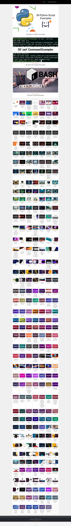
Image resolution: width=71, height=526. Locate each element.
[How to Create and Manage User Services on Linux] (22, 346)
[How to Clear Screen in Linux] (49, 182)
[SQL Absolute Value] (16, 384)
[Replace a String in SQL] (55, 411)
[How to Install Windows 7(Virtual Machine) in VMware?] (16, 506)
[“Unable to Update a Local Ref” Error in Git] (35, 411)
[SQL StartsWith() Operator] (42, 311)
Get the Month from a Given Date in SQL (22, 275)
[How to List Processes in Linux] (55, 153)
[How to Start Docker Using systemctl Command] (16, 311)
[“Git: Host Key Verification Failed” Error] (35, 435)
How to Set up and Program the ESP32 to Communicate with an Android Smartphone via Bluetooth (55, 305)
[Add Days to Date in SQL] (49, 279)
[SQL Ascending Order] (22, 335)
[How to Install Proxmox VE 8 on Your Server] (22, 132)
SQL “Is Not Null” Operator (48, 359)
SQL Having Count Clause (16, 275)
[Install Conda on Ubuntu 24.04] (35, 143)
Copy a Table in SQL (16, 465)
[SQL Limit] (49, 320)
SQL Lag (42, 264)
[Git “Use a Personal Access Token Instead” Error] (16, 355)
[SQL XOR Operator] (42, 411)
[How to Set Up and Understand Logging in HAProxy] (35, 480)
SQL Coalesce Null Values (16, 338)
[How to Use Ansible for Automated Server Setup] (22, 113)
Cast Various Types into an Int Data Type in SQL (48, 379)
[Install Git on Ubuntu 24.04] (22, 161)
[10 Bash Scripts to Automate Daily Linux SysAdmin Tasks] (35, 113)
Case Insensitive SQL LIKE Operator (29, 265)
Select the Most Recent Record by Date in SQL (55, 315)
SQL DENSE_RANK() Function (29, 331)
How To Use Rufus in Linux (35, 174)
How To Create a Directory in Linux (15, 211)
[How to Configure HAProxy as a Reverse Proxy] (29, 480)
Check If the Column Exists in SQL (42, 430)
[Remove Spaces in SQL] (35, 453)
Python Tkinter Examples (42, 242)
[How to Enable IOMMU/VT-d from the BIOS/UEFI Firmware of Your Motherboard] (49, 132)
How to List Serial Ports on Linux (29, 314)
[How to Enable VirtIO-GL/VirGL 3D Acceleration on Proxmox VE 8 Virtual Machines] (16, 396)
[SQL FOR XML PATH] (55, 320)
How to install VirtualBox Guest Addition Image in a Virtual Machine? (42, 511)
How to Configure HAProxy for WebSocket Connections (48, 401)
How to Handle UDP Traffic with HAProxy (35, 400)
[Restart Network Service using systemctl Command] (22, 290)
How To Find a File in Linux (29, 165)
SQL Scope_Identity (55, 457)
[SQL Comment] (35, 426)
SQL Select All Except (16, 265)
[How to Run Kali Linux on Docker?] (35, 279)
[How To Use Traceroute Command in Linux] (22, 153)
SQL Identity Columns (42, 422)
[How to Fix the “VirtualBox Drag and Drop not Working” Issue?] (49, 506)
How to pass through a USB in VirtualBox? (48, 473)
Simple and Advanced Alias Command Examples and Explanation (35, 244)
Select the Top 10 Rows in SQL (48, 314)
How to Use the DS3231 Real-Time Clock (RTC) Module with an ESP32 (35, 295)
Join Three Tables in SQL (16, 330)
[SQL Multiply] (16, 453)
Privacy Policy (33, 520)
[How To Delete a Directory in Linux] (16, 171)
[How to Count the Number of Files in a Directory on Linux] (55, 435)
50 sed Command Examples (35, 65)
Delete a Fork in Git (29, 359)
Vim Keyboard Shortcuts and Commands (42, 473)
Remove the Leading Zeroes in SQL (29, 457)
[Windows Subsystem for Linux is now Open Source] (42, 113)
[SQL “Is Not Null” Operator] (49, 355)
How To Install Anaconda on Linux (29, 195)
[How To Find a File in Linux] (29, 161)
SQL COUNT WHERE (35, 275)
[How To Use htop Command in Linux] (29, 153)
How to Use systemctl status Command (35, 304)
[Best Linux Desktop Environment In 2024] (29, 207)
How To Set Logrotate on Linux (42, 157)
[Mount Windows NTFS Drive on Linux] (42, 290)
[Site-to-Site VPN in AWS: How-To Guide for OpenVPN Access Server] (42, 102)
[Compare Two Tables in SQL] (22, 239)
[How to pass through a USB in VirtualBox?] (49, 469)
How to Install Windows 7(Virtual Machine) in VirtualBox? (22, 511)
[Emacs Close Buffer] (55, 261)
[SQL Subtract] (55, 248)
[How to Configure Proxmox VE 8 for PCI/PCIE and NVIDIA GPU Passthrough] (49, 122)
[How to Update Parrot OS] (16, 279)
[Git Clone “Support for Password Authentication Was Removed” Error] (35, 355)
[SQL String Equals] (49, 461)
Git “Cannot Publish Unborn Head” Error (35, 379)
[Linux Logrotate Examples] (42, 384)
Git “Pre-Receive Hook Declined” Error (55, 350)
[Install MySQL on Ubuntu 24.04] (22, 143)
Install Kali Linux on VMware (35, 493)
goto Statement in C (35, 219)
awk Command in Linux (16, 125)
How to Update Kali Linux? (55, 493)
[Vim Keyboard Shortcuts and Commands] (42, 469)
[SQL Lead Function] (35, 261)
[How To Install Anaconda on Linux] (29, 191)
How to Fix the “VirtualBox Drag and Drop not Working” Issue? (48, 511)
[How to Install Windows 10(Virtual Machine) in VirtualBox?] (35, 506)
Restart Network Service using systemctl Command (22, 294)
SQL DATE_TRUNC (15, 429)
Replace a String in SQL (55, 414)
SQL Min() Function (48, 448)
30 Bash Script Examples (35, 95)
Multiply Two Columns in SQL (55, 448)
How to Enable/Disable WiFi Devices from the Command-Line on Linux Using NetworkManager (35, 254)
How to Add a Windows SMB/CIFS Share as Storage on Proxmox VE (29, 221)
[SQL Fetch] (16, 435)
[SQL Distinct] (35, 327)
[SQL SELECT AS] (22, 320)
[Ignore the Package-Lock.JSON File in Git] (16, 375)
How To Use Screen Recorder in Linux (15, 202)
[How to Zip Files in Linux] (35, 191)
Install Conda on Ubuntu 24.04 (35, 147)
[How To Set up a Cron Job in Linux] (49, 153)
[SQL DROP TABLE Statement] (22, 327)
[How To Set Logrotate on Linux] (42, 153)
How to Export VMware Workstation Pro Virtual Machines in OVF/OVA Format (42, 221)
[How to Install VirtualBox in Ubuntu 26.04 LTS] (16, 102)
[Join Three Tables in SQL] (16, 327)
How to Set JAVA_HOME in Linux (55, 483)
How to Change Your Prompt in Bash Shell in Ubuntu (35, 126)
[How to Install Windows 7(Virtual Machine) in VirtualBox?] (22, 506)
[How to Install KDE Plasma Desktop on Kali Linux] (55, 497)
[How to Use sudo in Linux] (42, 199)
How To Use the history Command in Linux (22, 186)
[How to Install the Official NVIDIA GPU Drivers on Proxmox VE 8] (49, 216)
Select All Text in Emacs (55, 231)
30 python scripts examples (35, 34)
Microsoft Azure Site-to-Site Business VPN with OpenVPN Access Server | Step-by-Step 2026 (29, 107)
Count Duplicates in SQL (55, 330)
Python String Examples (49, 387)
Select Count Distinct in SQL (16, 323)
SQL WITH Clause (48, 413)
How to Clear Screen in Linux (49, 185)
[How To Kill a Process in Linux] (35, 199)
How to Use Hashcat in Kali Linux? (22, 304)
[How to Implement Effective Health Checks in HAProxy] (42, 248)
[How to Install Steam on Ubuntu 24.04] (42, 122)
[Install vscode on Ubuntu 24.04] (29, 171)
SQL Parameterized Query (22, 457)
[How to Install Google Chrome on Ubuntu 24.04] (22, 216)
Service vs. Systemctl (55, 283)
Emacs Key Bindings (42, 231)
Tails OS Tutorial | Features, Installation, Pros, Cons (48, 117)
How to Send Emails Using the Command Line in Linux (48, 484)
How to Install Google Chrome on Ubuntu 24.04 (22, 220)
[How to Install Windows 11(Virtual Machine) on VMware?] (42, 497)
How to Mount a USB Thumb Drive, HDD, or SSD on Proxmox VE (15, 221)
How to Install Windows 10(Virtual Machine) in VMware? (29, 511)
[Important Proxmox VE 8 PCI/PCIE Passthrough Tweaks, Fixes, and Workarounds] (16, 132)
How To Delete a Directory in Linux (15, 174)
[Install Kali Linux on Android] (29, 489)
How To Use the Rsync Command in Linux (29, 186)
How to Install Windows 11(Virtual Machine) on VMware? (42, 502)
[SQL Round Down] (42, 453)
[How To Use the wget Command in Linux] (42, 171)
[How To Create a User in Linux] (55, 161)
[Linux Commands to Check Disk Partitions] (16, 300)
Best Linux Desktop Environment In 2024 (29, 211)
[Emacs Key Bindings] (42, 227)
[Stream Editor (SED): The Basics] (55, 469)
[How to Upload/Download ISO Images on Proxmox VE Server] (29, 132)
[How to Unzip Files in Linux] (35, 161)
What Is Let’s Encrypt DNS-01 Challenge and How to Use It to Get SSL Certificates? (16, 474)
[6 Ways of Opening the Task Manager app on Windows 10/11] (29, 143)
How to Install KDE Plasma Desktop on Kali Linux (55, 501)
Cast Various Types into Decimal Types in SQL (55, 379)
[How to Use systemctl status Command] (35, 300)
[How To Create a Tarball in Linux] (22, 171)
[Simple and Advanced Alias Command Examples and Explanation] (35, 239)
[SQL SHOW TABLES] (35, 461)
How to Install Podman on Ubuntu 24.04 (22, 252)
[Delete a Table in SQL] (42, 327)
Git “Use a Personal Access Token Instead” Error (15, 359)
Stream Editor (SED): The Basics (55, 473)
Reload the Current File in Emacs (16, 243)
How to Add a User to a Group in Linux (22, 195)
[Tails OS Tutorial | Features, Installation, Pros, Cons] (49, 113)
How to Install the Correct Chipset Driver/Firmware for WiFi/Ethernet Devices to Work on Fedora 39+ (28, 284)
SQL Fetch (15, 438)
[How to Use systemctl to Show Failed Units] (42, 300)
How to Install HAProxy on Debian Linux (29, 400)
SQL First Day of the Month (55, 422)
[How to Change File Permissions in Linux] (16, 153)
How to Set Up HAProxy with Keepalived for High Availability (55, 388)
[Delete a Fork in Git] (29, 355)
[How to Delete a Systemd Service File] (16, 346)
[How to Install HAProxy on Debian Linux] (29, 396)
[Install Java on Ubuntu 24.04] (42, 143)
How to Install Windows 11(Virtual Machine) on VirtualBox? (49, 502)
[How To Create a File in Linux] (16, 191)
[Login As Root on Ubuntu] (49, 489)
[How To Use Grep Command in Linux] (55, 143)
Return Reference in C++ (22, 369)
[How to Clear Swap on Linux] (35, 346)
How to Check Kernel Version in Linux (48, 439)
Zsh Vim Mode (29, 472)
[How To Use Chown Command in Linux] (49, 199)
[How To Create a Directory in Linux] (16, 207)
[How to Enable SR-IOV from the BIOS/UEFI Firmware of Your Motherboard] (42, 132)
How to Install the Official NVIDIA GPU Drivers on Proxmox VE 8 (48, 220)
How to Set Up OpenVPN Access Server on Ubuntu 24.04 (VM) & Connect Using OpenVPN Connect (55, 107)
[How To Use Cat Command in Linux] (22, 199)
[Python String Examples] (49, 384)
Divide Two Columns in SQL (22, 439)
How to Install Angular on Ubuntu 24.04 (55, 243)
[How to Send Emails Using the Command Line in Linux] (49, 480)
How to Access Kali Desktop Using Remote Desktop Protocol (55, 339)
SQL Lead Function (35, 265)
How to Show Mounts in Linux (42, 483)
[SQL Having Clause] (49, 248)
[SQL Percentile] (29, 320)
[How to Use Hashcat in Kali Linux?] (22, 300)
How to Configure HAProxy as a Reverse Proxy (29, 484)
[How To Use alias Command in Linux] (49, 191)
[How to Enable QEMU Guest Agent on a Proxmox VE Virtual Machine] (49, 161)
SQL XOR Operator (42, 414)
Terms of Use (38, 520)
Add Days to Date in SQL (48, 283)
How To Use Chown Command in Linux (49, 203)
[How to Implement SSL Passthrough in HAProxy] (22, 396)
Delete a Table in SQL (42, 330)
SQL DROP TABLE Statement (22, 330)
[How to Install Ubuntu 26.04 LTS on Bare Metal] (22, 102)
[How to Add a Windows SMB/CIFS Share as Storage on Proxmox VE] (29, 216)
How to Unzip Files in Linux (35, 165)
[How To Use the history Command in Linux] (22, 182)
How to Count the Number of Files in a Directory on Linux (55, 440)
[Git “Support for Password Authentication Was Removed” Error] (49, 346)
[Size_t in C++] (22, 445)
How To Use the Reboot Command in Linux (16, 186)
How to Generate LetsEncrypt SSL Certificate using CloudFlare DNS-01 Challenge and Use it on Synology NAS (55, 221)
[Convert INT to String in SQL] (22, 461)
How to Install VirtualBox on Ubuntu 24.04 (55, 126)
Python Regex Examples (42, 283)
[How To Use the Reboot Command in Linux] (16, 182)
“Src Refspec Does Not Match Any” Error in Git (15, 414)
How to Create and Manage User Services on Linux (22, 350)
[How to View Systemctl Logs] (55, 290)
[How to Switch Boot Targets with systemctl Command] (29, 300)
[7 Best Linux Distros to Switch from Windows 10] (16, 113)
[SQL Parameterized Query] (22, 453)
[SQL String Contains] (29, 426)
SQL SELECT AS (22, 322)
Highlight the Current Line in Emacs (49, 231)
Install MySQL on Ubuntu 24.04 (22, 147)
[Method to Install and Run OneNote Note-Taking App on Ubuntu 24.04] (29, 248)
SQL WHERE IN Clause (55, 465)
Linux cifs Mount (42, 492)
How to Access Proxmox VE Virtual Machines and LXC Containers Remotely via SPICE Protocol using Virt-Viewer (35, 233)
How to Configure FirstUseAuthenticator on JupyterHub (15, 148)
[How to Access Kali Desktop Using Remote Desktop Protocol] (55, 335)
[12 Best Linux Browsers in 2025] (22, 122)
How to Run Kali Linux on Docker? (35, 283)
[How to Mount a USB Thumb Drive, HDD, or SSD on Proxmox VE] (16, 216)
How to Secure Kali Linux (22, 500)
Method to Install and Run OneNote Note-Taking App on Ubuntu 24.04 (29, 253)
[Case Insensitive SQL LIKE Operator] (29, 261)
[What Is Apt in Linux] (55, 191)
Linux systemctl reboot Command (48, 294)
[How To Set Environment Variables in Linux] (42, 182)
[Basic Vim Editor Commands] (49, 207)
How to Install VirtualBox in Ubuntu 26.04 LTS (16, 106)
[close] (35, 522)
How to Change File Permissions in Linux (16, 157)
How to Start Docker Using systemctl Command (16, 315)
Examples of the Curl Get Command (35, 449)
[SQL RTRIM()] (29, 411)
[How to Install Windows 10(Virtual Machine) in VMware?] (29, 506)
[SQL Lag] (42, 261)
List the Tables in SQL (22, 422)
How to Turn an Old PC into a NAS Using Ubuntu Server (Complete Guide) (48, 107)
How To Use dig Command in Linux (42, 195)
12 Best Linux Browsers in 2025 (22, 125)
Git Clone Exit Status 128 (22, 379)
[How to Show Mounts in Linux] (42, 480)
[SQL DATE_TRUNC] (16, 426)
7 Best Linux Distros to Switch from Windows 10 (15, 117)
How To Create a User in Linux (55, 165)
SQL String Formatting (55, 359)
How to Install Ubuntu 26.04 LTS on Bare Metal (22, 106)
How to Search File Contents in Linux (16, 493)
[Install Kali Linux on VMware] (35, 489)
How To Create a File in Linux (15, 194)
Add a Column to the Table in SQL (22, 231)
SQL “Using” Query (42, 448)
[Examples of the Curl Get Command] (35, 445)
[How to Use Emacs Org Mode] (55, 271)
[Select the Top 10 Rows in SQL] (49, 311)
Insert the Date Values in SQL (35, 422)
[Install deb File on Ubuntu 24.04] (35, 182)
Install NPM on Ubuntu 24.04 (49, 147)
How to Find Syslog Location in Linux (48, 369)
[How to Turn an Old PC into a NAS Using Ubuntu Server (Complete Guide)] (49, 102)
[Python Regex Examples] (42, 279)
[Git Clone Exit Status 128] (22, 375)
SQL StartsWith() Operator (42, 314)
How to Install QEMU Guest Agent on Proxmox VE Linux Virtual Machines (42, 166)
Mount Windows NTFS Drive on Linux (42, 294)
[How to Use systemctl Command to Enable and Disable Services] (49, 300)
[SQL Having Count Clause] (16, 271)
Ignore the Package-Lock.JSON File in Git (15, 379)
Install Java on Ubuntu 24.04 (42, 147)
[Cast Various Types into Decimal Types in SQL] (55, 375)
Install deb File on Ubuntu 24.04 (35, 185)
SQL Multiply (16, 456)
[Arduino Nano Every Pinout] (22, 355)
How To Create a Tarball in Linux (22, 174)
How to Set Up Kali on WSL (16, 500)
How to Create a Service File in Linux (29, 350)
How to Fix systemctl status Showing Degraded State (48, 339)
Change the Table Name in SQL (42, 379)
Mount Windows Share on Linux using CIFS (29, 294)
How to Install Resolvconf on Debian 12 (42, 359)
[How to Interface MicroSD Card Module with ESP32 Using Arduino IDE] (42, 335)
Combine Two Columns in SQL (29, 242)
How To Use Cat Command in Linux (22, 202)
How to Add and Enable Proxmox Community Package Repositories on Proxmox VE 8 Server (55, 402)
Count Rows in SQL (49, 330)
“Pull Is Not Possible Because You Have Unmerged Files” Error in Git (55, 370)
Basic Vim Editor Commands (48, 211)
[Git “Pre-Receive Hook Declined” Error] (55, 346)
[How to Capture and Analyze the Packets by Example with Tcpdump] (16, 480)
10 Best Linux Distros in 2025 (29, 125)
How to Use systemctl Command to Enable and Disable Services (48, 305)
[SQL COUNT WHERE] (35, 271)
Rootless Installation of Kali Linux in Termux (22, 473)
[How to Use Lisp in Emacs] (42, 271)
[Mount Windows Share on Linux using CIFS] (29, 290)
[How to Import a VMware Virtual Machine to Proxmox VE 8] (35, 207)
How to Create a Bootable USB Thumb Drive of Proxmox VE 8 (55, 136)
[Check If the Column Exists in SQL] (42, 426)
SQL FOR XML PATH (55, 323)
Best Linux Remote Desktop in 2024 (15, 165)
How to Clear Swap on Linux (36, 349)
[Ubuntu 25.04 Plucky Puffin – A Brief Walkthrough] (55, 113)
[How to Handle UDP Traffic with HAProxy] (35, 396)
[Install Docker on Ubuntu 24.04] (55, 207)
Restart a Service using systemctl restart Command (15, 294)
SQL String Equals (48, 464)
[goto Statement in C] (35, 216)
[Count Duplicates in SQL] (55, 327)
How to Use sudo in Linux (42, 202)
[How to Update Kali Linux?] (55, 489)
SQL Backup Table (22, 387)
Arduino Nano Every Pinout (22, 359)
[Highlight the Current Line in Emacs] (49, 227)
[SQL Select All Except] (16, 261)
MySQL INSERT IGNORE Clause (29, 369)
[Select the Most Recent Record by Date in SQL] (55, 311)
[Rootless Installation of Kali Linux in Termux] (22, 469)
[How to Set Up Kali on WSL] (16, 497)
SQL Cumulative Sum (29, 439)
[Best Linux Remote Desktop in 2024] (16, 161)
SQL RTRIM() (29, 413)
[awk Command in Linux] (16, 122)
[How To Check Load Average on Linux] (55, 199)
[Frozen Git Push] (22, 411)
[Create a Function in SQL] (49, 453)
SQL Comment (35, 429)
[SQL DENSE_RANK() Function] (29, 327)
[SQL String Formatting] (55, 355)
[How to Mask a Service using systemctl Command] (22, 311)
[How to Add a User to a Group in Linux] (22, 191)
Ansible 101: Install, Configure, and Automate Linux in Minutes (28, 117)
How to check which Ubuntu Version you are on (42, 211)
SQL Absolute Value (16, 387)
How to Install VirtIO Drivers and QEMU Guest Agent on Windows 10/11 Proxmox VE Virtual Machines (48, 176)
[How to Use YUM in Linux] (29, 199)
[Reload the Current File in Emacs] (16, 239)
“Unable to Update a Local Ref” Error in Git (35, 414)
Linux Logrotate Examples (42, 387)
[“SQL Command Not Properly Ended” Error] (29, 461)
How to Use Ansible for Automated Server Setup (22, 117)
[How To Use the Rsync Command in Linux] (29, 182)
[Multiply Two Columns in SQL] (55, 445)
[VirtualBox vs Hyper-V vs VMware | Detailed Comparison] (35, 469)
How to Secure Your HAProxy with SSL (42, 369)
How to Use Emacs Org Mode (55, 275)
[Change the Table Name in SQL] (42, 375)
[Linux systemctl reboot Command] (49, 290)
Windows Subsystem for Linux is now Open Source (42, 117)
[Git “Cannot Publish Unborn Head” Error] (35, 375)
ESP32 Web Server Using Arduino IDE (55, 430)
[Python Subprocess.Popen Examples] (35, 384)
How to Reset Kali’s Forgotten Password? (35, 501)
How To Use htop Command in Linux (29, 157)
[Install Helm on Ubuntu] (29, 497)
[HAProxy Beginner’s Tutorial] (22, 480)
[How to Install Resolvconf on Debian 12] (42, 355)
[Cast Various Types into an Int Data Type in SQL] (49, 375)
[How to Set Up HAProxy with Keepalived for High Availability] (55, 384)
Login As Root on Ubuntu (48, 493)
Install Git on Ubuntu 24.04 (22, 165)
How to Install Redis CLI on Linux (28, 231)
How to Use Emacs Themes (48, 275)
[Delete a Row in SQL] (29, 271)
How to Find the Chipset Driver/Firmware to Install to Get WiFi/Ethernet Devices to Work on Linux (15, 232)
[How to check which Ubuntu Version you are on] (42, 207)
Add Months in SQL (16, 369)
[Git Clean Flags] (29, 375)
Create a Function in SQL (48, 457)
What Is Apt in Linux (55, 194)
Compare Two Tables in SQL (22, 242)
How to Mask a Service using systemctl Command (22, 315)
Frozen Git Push (22, 413)
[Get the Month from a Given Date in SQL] (22, 271)
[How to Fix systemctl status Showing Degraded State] (49, 335)
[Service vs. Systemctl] (55, 279)
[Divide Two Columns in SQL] (22, 435)
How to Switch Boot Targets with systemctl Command (29, 304)
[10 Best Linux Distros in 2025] (29, 122)
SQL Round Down (42, 456)
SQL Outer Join (22, 264)
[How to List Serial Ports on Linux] (29, 311)
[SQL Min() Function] (49, 445)
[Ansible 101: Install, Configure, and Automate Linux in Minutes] (29, 113)
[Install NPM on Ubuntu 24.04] (49, 143)
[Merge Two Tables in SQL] (42, 320)
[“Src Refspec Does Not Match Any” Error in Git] (16, 411)
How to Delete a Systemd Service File (15, 350)
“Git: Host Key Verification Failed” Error (35, 439)
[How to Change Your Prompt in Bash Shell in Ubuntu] (35, 122)
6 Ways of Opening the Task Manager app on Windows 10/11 (29, 148)
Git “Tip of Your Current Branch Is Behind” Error (42, 350)
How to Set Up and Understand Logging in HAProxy (35, 484)
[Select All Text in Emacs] (55, 227)
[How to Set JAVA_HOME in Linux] (55, 480)
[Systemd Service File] (35, 311)
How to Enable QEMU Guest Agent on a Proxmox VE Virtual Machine (48, 166)
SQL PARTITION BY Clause (35, 323)
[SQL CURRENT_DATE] (22, 426)
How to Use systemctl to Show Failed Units (42, 304)
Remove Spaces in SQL (35, 457)
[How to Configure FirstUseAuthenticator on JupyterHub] (16, 143)
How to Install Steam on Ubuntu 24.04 (42, 126)
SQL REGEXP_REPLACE (15, 422)
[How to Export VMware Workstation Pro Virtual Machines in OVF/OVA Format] (42, 216)
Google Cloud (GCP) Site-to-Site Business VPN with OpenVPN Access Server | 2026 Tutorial (35, 107)
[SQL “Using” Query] (42, 445)
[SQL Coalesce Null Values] (16, 335)
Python (35, 32)
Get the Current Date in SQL (48, 422)
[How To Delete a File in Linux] (35, 153)
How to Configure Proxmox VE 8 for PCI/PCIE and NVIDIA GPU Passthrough (48, 127)
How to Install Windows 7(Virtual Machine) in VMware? (16, 511)
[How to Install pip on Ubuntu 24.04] (55, 171)
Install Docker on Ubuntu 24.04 (55, 211)
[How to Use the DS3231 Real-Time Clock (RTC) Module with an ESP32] (35, 290)
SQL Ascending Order (22, 338)
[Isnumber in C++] (22, 489)
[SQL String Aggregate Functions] (42, 461)
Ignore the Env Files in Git (42, 439)
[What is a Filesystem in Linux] (55, 182)
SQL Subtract (55, 251)
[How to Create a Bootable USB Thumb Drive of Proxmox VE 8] (55, 132)
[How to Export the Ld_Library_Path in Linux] (16, 445)
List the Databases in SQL (29, 422)
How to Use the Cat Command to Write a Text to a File (35, 370)
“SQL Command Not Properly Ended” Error (29, 465)
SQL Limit (48, 322)
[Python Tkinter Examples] (42, 239)
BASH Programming (35, 63)
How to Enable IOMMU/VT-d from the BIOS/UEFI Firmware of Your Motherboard (48, 137)
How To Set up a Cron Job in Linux (48, 156)
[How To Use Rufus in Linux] (35, 171)
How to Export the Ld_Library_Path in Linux (16, 449)
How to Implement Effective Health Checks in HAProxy (42, 253)
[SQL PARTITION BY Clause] (35, 320)
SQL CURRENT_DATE (22, 430)
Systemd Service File (35, 314)
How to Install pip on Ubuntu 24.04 (55, 174)
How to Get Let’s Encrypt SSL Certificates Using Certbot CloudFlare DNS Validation (29, 340)
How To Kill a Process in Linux (35, 202)
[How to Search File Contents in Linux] (16, 489)
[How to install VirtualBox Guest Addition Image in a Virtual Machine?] (42, 506)
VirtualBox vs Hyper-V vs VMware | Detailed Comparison (35, 474)
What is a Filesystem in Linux (55, 186)
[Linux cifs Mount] (42, 489)
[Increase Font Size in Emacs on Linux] (49, 239)
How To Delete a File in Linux (35, 156)
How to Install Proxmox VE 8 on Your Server (22, 136)
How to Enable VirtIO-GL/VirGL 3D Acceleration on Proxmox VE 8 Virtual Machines (15, 401)
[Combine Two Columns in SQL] (29, 239)
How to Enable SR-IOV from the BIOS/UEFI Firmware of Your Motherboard (42, 137)
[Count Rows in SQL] (49, 327)
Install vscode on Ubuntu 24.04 (29, 174)
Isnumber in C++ (22, 492)
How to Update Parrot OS (16, 283)
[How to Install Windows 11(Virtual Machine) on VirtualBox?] (49, 497)
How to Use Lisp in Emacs (42, 275)
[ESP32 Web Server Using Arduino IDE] (55, 426)
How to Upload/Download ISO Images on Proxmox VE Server (29, 137)
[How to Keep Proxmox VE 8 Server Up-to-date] (35, 132)
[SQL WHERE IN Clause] (55, 461)
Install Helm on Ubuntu (29, 500)
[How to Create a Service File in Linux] (29, 346)
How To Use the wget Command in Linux (42, 175)
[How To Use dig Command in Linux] (42, 191)
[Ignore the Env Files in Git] (42, 435)
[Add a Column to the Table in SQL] (22, 227)
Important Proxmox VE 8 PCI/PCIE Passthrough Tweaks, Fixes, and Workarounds (16, 137)
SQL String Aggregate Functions (42, 465)
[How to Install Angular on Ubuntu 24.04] (55, 239)
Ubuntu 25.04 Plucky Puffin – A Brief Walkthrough (55, 117)
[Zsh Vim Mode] (29, 469)
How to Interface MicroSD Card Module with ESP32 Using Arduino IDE (42, 340)
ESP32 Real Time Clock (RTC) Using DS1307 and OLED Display (48, 431)
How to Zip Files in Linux (35, 194)
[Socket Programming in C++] (29, 445)
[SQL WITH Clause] (49, 411)
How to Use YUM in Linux (29, 202)
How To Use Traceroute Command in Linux (22, 157)
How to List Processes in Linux (55, 157)
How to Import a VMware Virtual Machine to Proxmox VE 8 (35, 211)
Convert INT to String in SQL (22, 465)
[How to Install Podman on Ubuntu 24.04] (22, 248)
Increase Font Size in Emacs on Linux (48, 243)
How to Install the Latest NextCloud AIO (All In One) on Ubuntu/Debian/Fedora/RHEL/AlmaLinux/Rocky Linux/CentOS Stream (28, 390)
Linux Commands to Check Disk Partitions (16, 304)
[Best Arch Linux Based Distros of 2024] (22, 207)
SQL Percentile (29, 322)
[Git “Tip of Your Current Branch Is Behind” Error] (42, 346)
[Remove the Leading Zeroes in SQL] (29, 453)
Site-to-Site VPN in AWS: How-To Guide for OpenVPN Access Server (42, 107)
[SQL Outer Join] (22, 261)
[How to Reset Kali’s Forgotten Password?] (35, 497)
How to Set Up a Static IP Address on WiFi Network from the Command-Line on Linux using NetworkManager (22, 285)
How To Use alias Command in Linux (48, 195)
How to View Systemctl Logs (55, 294)
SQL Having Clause (48, 252)
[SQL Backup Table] (22, 384)
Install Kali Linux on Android (29, 493)
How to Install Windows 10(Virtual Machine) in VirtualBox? (35, 511)
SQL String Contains (28, 430)
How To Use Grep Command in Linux (55, 147)
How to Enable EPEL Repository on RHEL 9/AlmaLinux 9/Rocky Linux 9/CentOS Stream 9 (35, 340)
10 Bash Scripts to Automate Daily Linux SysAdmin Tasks (35, 117)
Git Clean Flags (29, 378)
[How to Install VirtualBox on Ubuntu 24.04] (55, 122)
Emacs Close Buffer (55, 265)
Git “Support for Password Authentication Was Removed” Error (48, 351)
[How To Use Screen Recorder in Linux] (16, 199)
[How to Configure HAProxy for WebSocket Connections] (49, 396)
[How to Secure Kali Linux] (22, 497)
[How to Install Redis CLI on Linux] (29, 227)
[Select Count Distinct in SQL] (16, 320)
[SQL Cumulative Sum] (29, 435)
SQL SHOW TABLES (35, 465)
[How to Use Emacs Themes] (49, 271)
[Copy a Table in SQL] (16, 461)
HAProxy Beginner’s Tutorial (22, 483)
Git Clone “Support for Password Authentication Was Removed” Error (35, 360)
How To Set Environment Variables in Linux (42, 186)
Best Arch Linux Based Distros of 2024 (22, 211)
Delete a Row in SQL (29, 275)
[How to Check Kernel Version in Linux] (49, 435)
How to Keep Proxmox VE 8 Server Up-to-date (36, 136)
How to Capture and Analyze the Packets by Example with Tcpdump (15, 484)
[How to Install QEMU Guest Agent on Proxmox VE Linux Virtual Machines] (42, 161)
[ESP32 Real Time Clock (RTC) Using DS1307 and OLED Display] (49, 426)
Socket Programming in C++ (29, 449)
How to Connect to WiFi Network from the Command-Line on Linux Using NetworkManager (48, 266)
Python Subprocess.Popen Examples (35, 388)
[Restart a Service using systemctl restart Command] (16, 290)
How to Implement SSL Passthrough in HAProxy (22, 400)
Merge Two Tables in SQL (42, 323)
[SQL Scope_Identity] (55, 453)
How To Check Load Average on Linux (55, 202)
